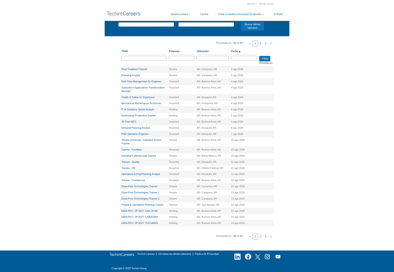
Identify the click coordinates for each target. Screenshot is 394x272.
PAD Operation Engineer (135, 134)
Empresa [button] (174, 51)
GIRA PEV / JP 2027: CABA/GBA (139, 217)
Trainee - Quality (130, 162)
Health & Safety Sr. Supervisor (138, 97)
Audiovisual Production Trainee (138, 115)
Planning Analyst (130, 75)
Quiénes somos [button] (180, 14)
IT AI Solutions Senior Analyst (137, 109)
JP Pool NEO (128, 121)
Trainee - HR (128, 168)
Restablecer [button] (266, 63)
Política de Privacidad (207, 254)
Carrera (204, 14)
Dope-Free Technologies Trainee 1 (140, 192)
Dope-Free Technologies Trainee (139, 186)
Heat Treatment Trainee (134, 69)
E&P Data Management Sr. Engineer (141, 81)
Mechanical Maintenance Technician (141, 103)
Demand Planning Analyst (135, 128)
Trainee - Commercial (133, 180)
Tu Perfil (278, 14)
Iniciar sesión (266, 3)
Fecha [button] (235, 51)
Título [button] (124, 51)
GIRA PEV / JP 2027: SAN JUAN (139, 211)
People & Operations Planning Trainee (142, 205)
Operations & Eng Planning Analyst (140, 174)
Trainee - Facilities (131, 149)
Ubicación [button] (203, 51)
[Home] (124, 14)
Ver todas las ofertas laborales (174, 254)
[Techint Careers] (121, 254)
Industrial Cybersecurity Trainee (138, 156)
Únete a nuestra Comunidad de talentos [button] (240, 14)
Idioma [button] (251, 3)
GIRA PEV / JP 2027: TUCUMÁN (139, 223)
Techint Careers (146, 254)
